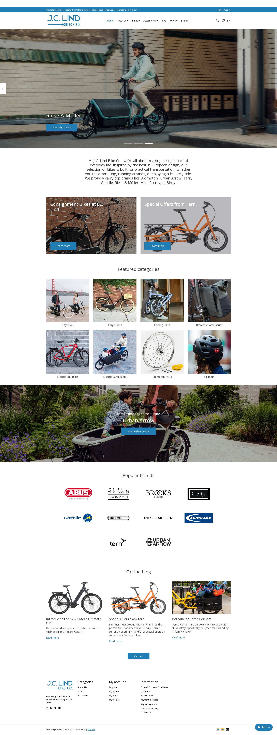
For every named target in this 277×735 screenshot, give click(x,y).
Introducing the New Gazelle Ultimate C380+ (73, 621)
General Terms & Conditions (154, 687)
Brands (185, 20)
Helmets (209, 376)
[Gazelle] (78, 518)
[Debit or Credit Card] (227, 729)
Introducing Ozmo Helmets (191, 619)
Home (110, 20)
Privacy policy (147, 695)
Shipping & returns (150, 704)
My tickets (114, 695)
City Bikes (68, 325)
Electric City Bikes (67, 376)
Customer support (149, 708)
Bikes (80, 691)
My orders (114, 691)
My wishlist (114, 699)
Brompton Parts (162, 376)
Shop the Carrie (62, 127)
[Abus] (78, 494)
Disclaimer (145, 691)
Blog (163, 20)
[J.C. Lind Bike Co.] (64, 20)
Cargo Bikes (115, 325)
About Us (82, 687)
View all (138, 656)
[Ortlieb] (118, 518)
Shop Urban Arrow (138, 431)
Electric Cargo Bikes (115, 376)
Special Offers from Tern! (127, 619)
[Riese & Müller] (159, 518)
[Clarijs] (198, 494)
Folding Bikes (162, 325)
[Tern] (118, 542)
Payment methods (149, 699)
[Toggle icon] (218, 20)
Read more (52, 637)
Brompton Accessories (209, 325)
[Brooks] (159, 494)
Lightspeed (90, 729)
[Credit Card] (218, 729)
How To (174, 20)
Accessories (83, 695)
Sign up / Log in (224, 10)
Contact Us (146, 712)
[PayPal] (222, 729)
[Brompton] (118, 494)
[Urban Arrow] (159, 542)
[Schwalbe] (198, 518)
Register (113, 687)
